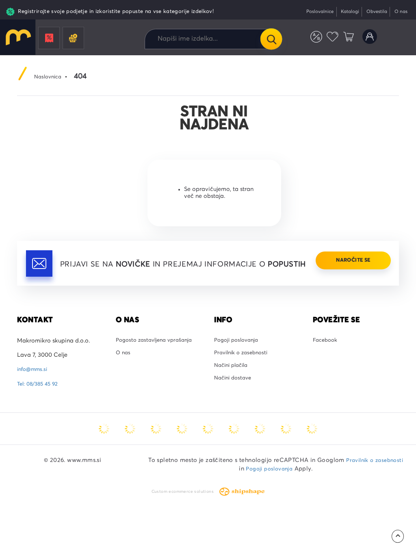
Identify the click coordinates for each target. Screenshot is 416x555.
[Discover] (208, 448)
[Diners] (182, 448)
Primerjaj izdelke (308, 39)
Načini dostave (235, 404)
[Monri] (312, 448)
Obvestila (372, 11)
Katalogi (342, 11)
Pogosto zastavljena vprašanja (157, 361)
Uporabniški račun (368, 39)
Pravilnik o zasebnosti (244, 375)
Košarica (344, 39)
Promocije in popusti (49, 40)
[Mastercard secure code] (260, 448)
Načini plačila (233, 389)
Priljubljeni (326, 39)
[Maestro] (130, 448)
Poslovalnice (308, 11)
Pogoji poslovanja (238, 361)
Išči (271, 39)
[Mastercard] (104, 448)
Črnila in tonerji (74, 40)
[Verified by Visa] (234, 448)
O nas (399, 11)
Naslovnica (49, 77)
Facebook (326, 361)
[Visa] (156, 448)
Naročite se (348, 288)
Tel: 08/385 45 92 (40, 404)
